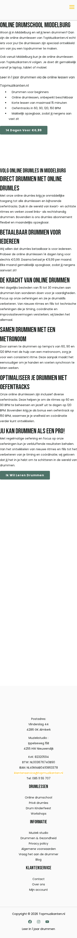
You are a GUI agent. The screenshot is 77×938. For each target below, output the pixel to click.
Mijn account (38, 890)
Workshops (38, 814)
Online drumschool (38, 797)
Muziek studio (38, 833)
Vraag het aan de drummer (38, 854)
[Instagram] (38, 922)
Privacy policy (38, 843)
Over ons (38, 884)
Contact (38, 879)
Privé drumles (38, 803)
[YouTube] (47, 922)
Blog (38, 860)
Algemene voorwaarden (38, 849)
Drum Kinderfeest (38, 808)
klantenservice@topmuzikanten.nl (38, 773)
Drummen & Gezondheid (38, 838)
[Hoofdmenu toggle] (72, 7)
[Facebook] (30, 922)
